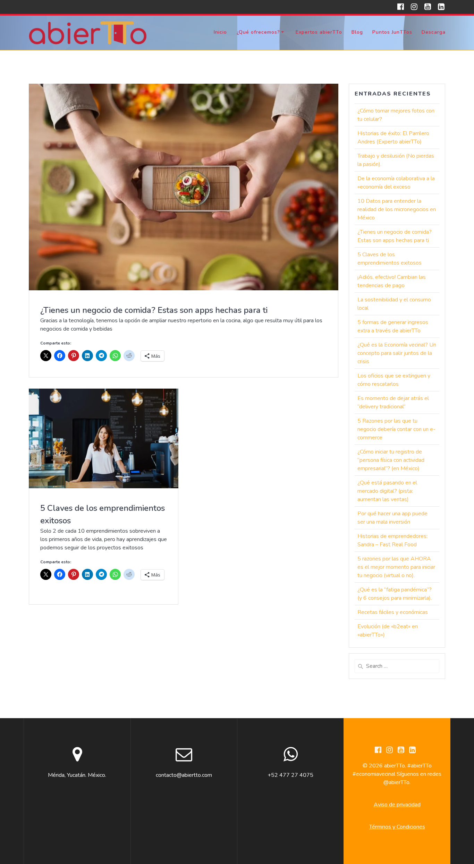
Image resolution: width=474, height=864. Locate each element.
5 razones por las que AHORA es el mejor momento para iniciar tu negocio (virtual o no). (396, 567)
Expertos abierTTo (319, 32)
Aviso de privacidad (397, 804)
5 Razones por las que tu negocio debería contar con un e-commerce (396, 429)
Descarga (434, 32)
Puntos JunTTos (392, 32)
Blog (357, 32)
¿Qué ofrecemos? (258, 32)
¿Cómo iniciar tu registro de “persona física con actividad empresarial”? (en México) (390, 460)
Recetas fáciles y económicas (392, 612)
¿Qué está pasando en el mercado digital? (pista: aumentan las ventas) (387, 491)
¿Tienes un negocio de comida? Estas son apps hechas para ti (154, 310)
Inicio (220, 32)
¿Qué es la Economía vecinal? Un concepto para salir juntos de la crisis (396, 353)
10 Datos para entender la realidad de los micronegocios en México (396, 209)
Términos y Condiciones (397, 827)
